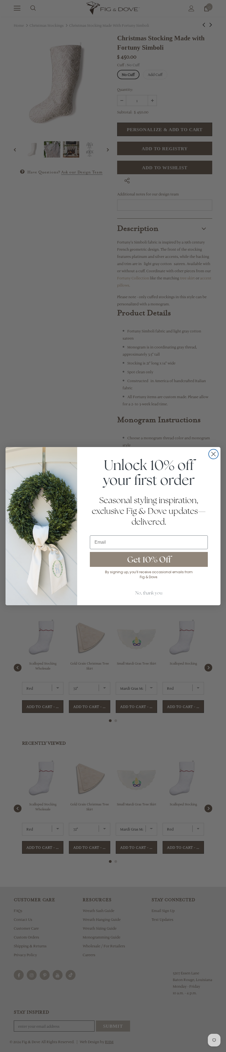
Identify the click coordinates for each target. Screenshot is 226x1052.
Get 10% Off (149, 559)
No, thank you (148, 593)
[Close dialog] (213, 454)
